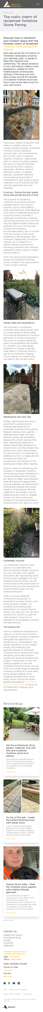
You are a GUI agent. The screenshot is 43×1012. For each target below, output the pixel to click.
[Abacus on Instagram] (18, 983)
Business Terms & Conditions (18, 989)
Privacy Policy (27, 994)
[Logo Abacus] (12, 4)
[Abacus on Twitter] (4, 983)
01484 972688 (15, 959)
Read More (11, 772)
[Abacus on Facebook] (9, 983)
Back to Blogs (8, 12)
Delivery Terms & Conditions (12, 994)
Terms (5, 989)
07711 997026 (14, 957)
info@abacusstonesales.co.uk (15, 954)
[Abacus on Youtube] (13, 983)
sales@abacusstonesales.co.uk (15, 952)
